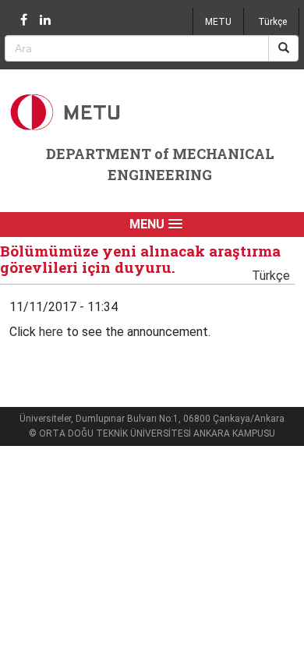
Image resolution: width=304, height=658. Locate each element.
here (51, 331)
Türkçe (272, 21)
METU (218, 21)
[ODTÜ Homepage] (67, 112)
